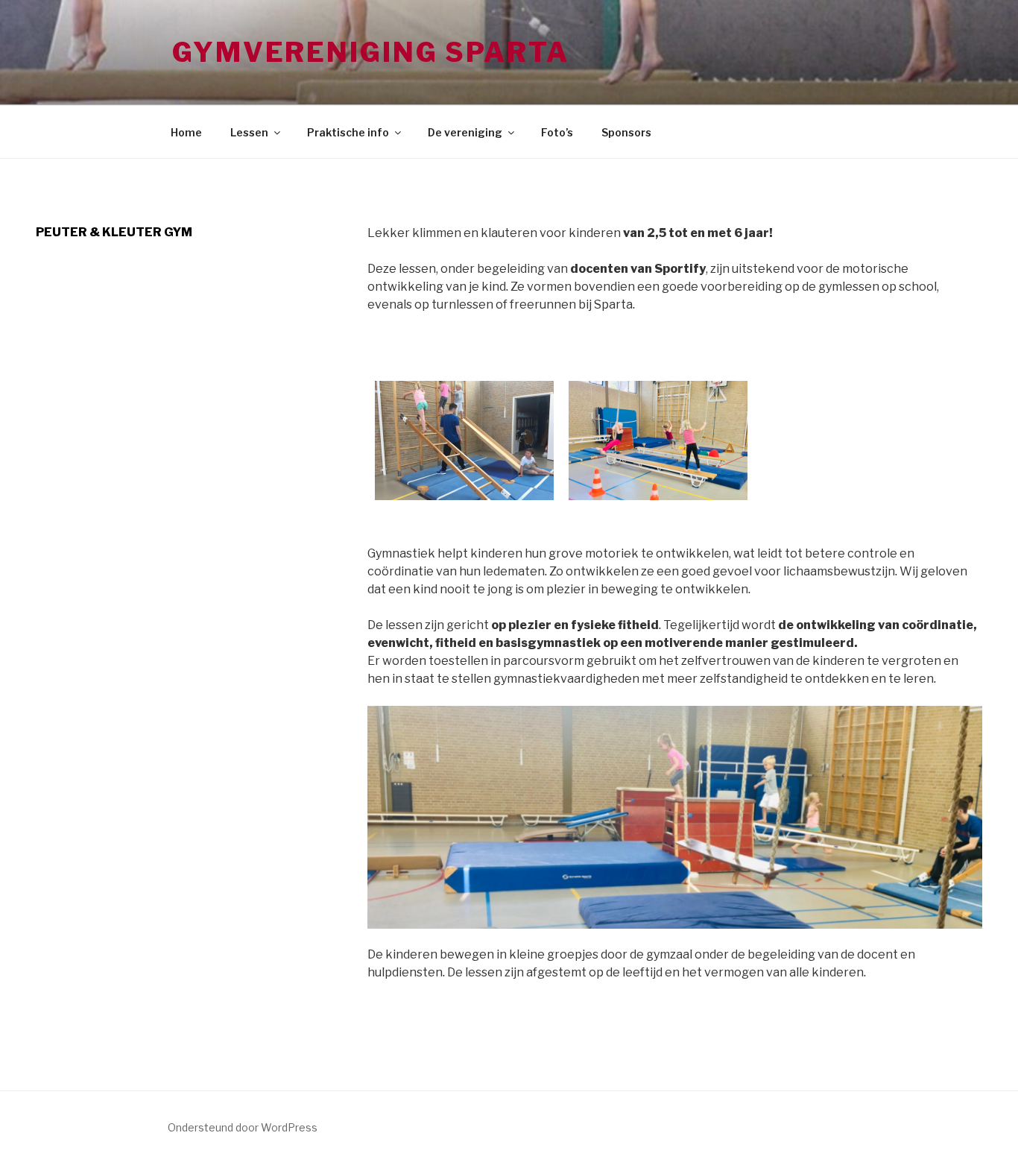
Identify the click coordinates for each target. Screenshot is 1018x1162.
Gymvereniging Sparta (370, 52)
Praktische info (348, 132)
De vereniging (465, 132)
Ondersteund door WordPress (242, 1127)
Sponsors (626, 132)
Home (186, 132)
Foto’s (557, 132)
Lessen (249, 132)
